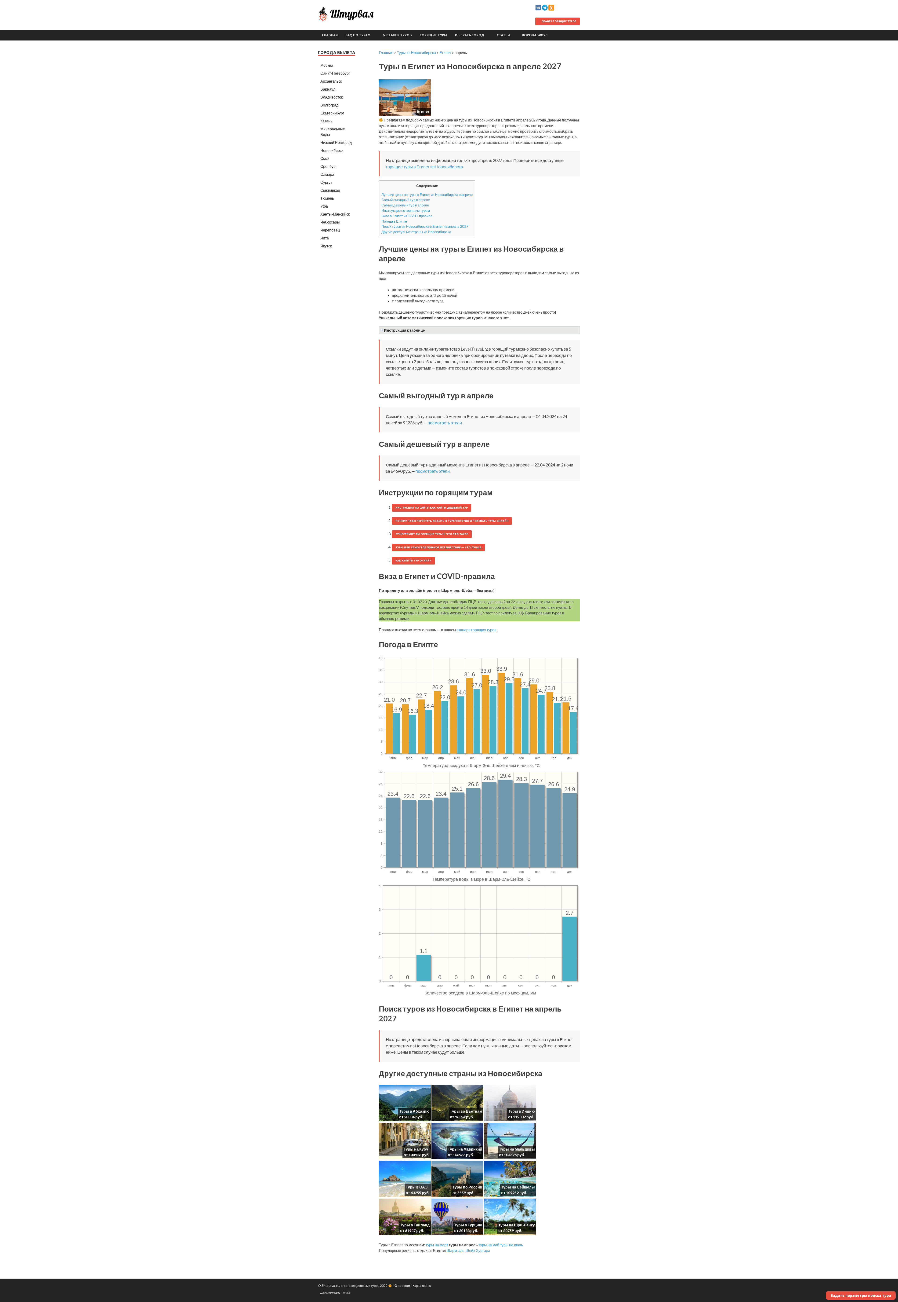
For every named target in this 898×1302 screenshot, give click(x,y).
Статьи (503, 35)
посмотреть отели (445, 422)
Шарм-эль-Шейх (461, 1250)
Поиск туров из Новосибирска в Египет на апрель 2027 (424, 226)
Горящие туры (433, 35)
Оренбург (328, 166)
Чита (324, 238)
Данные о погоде (330, 1292)
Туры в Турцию (468, 1225)
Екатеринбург (332, 113)
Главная (330, 35)
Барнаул (327, 89)
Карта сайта (422, 1285)
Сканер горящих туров (558, 21)
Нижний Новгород (336, 142)
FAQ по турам (358, 35)
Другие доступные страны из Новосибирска (416, 232)
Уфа (324, 206)
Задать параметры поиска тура (861, 1295)
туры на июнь (511, 1245)
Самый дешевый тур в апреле (405, 205)
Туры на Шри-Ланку (516, 1225)
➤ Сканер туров (397, 35)
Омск (324, 158)
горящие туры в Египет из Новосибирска (424, 166)
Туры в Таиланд (415, 1225)
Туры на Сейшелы (518, 1187)
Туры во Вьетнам (466, 1111)
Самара (327, 174)
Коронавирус (534, 35)
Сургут (326, 182)
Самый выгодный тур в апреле (405, 200)
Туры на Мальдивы (517, 1149)
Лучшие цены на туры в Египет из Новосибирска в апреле (427, 194)
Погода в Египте (394, 221)
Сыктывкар (330, 190)
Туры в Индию (521, 1111)
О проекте (402, 1285)
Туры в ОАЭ (416, 1187)
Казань (326, 121)
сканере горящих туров (476, 629)
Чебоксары (330, 222)
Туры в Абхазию (414, 1111)
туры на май (488, 1245)
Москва (326, 65)
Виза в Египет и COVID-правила (406, 216)
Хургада (483, 1250)
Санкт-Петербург (335, 73)
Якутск (326, 246)
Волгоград (329, 105)
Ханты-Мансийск (335, 214)
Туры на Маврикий (465, 1149)
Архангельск (331, 81)
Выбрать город (469, 35)
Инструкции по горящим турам (405, 210)
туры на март (437, 1245)
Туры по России (467, 1187)
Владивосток (331, 97)
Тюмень (327, 198)
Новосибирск (331, 150)
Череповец (330, 230)
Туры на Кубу (416, 1149)
